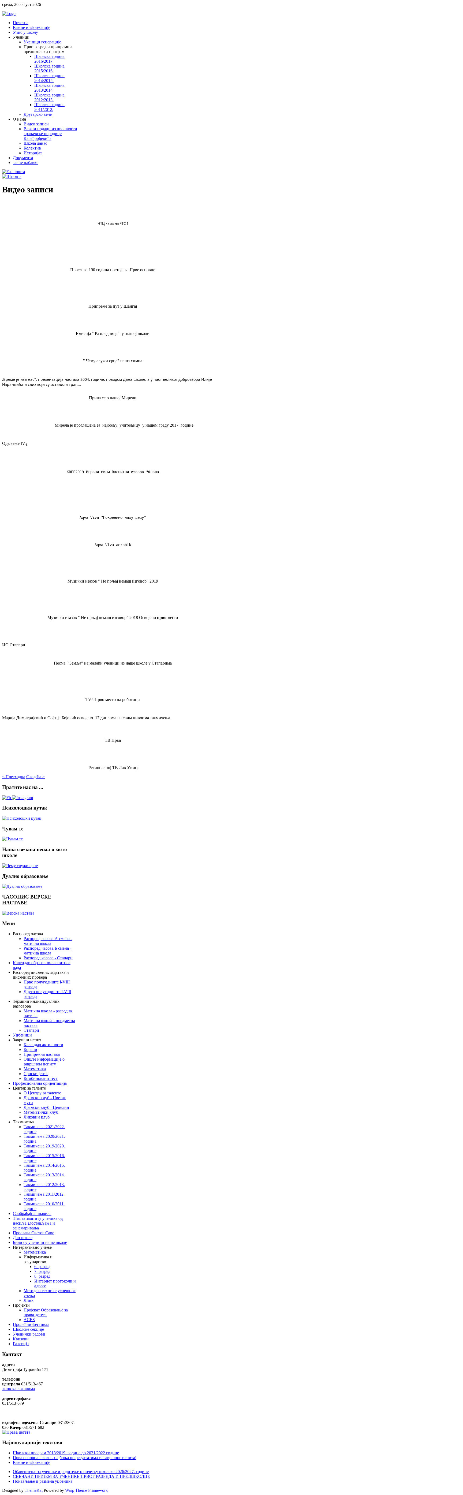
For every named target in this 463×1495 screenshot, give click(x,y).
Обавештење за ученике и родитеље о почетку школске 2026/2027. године (81, 1471)
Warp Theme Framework (86, 1490)
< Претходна (13, 776)
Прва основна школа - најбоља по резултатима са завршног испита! (74, 1457)
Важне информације (31, 1462)
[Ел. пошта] (13, 171)
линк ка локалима (18, 1388)
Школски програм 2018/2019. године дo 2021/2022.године (66, 1453)
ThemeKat (34, 1490)
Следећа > (35, 776)
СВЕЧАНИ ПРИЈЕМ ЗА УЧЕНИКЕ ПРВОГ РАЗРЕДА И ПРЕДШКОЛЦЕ (81, 1476)
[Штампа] (11, 176)
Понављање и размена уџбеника (42, 1481)
